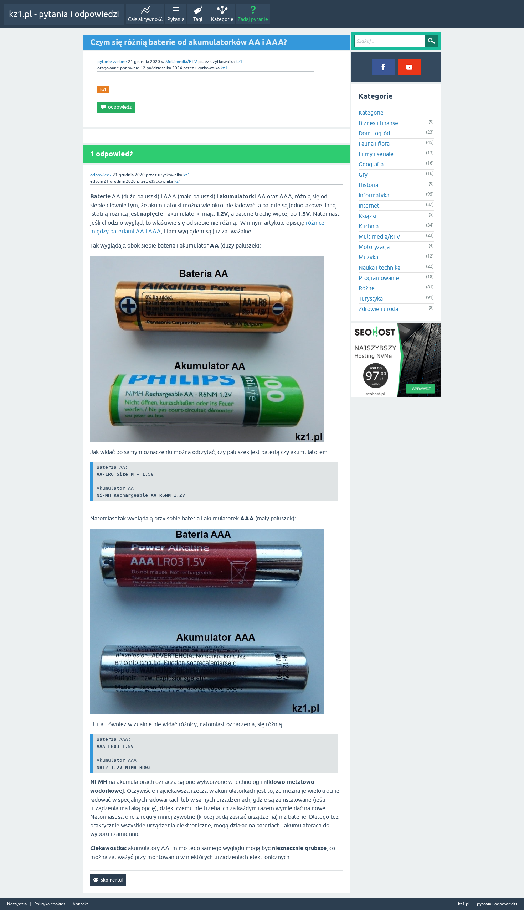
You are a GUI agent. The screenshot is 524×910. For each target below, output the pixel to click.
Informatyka (374, 195)
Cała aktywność (145, 19)
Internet (369, 205)
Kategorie (222, 19)
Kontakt (80, 904)
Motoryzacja (374, 247)
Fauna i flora (374, 143)
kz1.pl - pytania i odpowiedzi (64, 14)
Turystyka (371, 298)
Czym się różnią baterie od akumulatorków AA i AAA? (188, 42)
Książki (367, 216)
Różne (367, 288)
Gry (363, 174)
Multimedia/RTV (181, 61)
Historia (368, 185)
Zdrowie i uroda (378, 309)
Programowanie (379, 278)
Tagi (197, 19)
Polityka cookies (49, 904)
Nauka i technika (379, 267)
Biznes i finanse (378, 123)
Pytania (175, 19)
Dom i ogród (374, 133)
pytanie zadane (112, 61)
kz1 (103, 89)
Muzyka (368, 257)
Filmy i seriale (376, 154)
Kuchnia (369, 226)
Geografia (371, 164)
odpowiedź (101, 174)
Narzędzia (17, 904)
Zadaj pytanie (253, 19)
